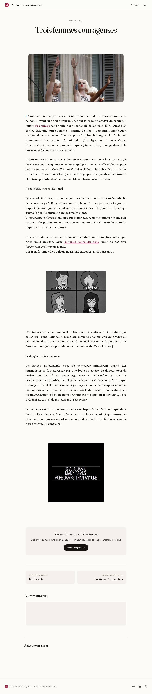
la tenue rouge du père (81, 241)
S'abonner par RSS (76, 547)
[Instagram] (140, 686)
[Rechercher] (144, 4)
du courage (42, 125)
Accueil (134, 5)
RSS (133, 686)
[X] (146, 686)
